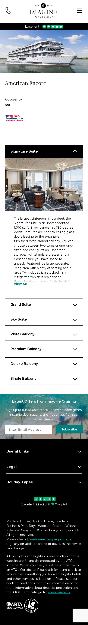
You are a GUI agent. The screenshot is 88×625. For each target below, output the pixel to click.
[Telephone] (8, 10)
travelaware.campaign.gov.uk (49, 539)
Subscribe (69, 429)
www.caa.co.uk (59, 592)
